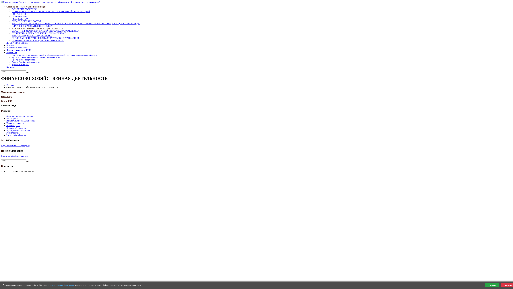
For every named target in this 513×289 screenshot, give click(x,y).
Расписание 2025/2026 (16, 48)
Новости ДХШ (13, 125)
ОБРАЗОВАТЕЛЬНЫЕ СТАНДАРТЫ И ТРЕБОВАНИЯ (38, 40)
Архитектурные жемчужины (19, 116)
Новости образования (16, 128)
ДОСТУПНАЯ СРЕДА (17, 43)
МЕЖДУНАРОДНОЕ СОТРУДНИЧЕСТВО (32, 36)
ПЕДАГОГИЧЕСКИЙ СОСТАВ (27, 21)
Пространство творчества (23, 60)
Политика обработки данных (14, 156)
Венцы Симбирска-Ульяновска (26, 62)
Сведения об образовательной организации (26, 7)
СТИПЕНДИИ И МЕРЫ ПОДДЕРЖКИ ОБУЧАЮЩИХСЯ (39, 33)
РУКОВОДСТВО (20, 19)
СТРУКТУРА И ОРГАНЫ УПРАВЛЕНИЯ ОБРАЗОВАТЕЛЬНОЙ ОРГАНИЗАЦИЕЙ (51, 11)
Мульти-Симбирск (20, 64)
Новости (10, 45)
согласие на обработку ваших (61, 285)
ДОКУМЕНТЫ (19, 14)
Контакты (10, 67)
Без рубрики (12, 118)
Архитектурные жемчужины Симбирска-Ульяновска (36, 57)
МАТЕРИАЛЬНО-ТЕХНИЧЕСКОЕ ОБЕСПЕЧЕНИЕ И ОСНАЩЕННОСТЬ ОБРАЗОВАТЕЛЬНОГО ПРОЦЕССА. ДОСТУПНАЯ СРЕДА (76, 23)
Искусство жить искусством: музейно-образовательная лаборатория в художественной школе (54, 55)
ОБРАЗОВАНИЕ (19, 16)
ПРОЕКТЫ (11, 52)
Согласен (492, 285)
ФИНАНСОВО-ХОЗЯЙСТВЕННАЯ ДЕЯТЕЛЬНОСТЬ (37, 28)
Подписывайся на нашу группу (15, 145)
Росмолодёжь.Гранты (16, 135)
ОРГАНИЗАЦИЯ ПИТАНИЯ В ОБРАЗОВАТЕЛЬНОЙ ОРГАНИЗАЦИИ (45, 38)
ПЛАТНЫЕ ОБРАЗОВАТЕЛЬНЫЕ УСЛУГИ (32, 26)
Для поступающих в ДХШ (18, 50)
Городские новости (15, 123)
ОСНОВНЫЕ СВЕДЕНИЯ (24, 9)
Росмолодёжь (12, 133)
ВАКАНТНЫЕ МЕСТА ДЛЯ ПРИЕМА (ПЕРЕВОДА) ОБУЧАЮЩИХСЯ (45, 31)
